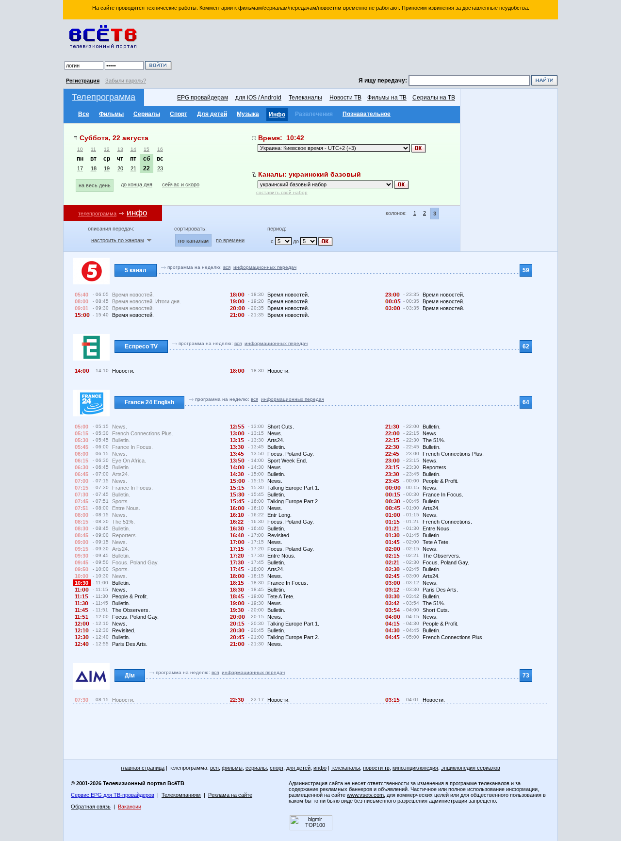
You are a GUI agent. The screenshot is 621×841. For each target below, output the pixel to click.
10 (80, 149)
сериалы (256, 768)
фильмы (232, 768)
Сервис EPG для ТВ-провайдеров (112, 795)
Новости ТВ (345, 97)
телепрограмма (97, 213)
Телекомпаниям (181, 795)
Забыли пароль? (125, 80)
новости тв (376, 768)
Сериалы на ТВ (433, 97)
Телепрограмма (103, 97)
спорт (276, 768)
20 (120, 168)
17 (80, 168)
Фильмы (111, 114)
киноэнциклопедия (415, 768)
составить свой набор (282, 192)
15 (146, 149)
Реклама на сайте (230, 795)
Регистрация (82, 80)
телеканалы (345, 768)
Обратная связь (91, 806)
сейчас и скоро (180, 184)
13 (120, 149)
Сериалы (146, 114)
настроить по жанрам (117, 240)
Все (83, 114)
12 (107, 149)
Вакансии (129, 806)
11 (93, 149)
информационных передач (264, 267)
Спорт (178, 114)
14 (133, 149)
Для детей (212, 114)
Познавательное (367, 114)
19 (107, 168)
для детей (298, 768)
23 (160, 168)
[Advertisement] (366, 48)
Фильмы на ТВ (387, 97)
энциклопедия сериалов (470, 768)
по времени (230, 240)
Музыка (248, 114)
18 (94, 168)
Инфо (277, 114)
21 (133, 168)
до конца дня (136, 184)
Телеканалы (305, 97)
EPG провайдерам (202, 97)
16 (160, 149)
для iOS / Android (258, 97)
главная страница (142, 768)
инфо (320, 768)
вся (226, 267)
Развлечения (314, 114)
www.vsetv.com (365, 795)
